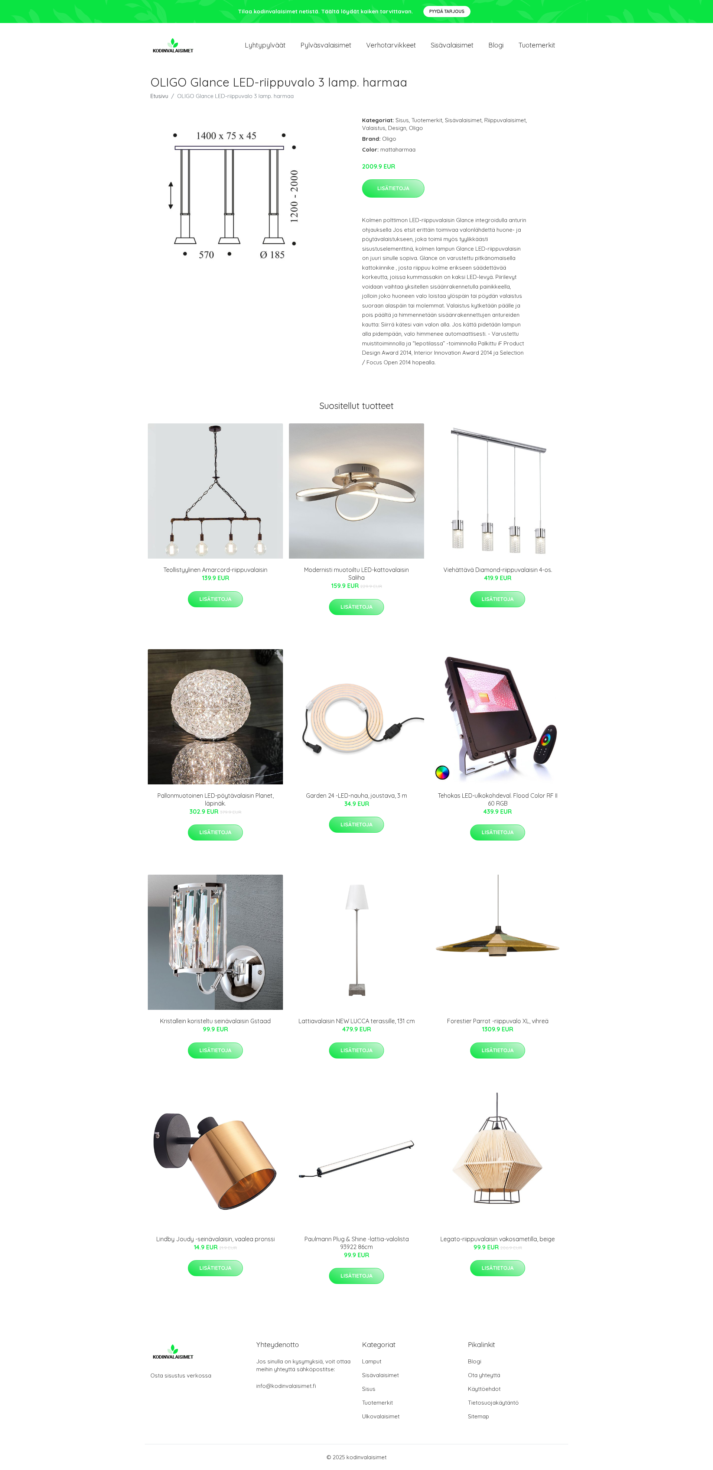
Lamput (371, 1361)
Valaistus (373, 127)
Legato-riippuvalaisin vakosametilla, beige (497, 1239)
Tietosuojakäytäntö (493, 1402)
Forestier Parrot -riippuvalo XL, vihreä (497, 1021)
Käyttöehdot (484, 1388)
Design (397, 127)
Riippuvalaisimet (505, 120)
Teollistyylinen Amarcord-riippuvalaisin (215, 569)
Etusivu (159, 96)
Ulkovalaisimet (381, 1416)
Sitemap (478, 1416)
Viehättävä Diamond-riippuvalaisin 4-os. (497, 569)
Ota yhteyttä (484, 1375)
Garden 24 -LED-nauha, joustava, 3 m (356, 795)
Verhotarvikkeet (391, 45)
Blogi (496, 45)
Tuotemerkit (536, 45)
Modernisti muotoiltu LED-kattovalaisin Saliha (356, 573)
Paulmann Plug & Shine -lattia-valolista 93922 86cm (357, 1243)
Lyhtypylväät (265, 45)
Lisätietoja (393, 188)
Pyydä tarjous (447, 11)
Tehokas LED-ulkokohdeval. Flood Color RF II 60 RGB (497, 799)
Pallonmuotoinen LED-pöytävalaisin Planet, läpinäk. (215, 799)
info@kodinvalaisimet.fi (286, 1385)
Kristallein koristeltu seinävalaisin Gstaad (215, 1021)
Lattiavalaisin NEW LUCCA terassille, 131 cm (357, 1021)
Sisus (402, 120)
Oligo (416, 127)
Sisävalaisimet (452, 45)
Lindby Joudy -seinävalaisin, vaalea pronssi (215, 1239)
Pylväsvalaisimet (325, 45)
